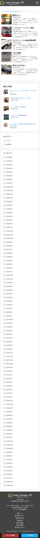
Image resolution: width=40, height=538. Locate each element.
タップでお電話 (11, 535)
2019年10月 (9, 448)
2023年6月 (9, 297)
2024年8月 (9, 246)
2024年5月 (9, 257)
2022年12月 (9, 319)
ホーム (21, 513)
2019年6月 (9, 459)
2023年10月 (9, 282)
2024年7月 (9, 249)
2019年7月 (9, 456)
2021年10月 (9, 363)
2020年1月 (9, 437)
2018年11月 (9, 485)
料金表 (21, 520)
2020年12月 (9, 400)
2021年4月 (9, 386)
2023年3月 (9, 308)
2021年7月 (9, 375)
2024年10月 (9, 238)
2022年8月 (9, 330)
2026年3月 (9, 176)
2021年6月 (9, 378)
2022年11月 (9, 323)
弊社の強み (21, 518)
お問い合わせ (21, 527)
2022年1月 (9, 352)
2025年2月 (9, 223)
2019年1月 (9, 478)
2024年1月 (9, 271)
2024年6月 (9, 253)
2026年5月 (9, 168)
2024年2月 (9, 268)
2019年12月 (9, 441)
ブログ (8, 140)
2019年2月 (9, 474)
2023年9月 (9, 286)
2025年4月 (9, 216)
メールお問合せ (30, 535)
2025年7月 (9, 205)
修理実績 (8, 144)
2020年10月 (9, 408)
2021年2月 (9, 393)
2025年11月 (9, 190)
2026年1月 (9, 183)
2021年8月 (9, 371)
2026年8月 (9, 157)
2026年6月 (9, 164)
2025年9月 (9, 198)
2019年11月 (9, 445)
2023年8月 (9, 290)
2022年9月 (9, 327)
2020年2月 (9, 434)
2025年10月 (9, 194)
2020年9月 (9, 411)
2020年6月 (9, 422)
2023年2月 (9, 312)
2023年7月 (9, 293)
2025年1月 (9, 227)
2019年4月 (9, 467)
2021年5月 (9, 382)
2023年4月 (9, 305)
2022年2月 (9, 349)
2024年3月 (9, 264)
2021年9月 (9, 367)
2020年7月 (9, 419)
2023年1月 (9, 316)
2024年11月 (9, 235)
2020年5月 (9, 426)
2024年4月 (9, 260)
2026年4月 (9, 172)
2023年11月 (9, 279)
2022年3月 (9, 345)
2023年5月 (9, 301)
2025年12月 (9, 187)
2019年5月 (9, 463)
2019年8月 (9, 452)
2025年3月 (9, 220)
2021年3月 (9, 389)
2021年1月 (9, 397)
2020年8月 (9, 415)
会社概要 (20, 525)
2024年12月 (9, 231)
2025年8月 (9, 201)
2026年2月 (9, 179)
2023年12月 (9, 275)
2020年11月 (9, 404)
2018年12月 (9, 481)
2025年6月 (9, 209)
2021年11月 (9, 360)
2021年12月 (9, 356)
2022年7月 (9, 334)
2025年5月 (9, 212)
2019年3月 (9, 470)
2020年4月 (9, 430)
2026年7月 (9, 161)
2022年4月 (9, 341)
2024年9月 (9, 242)
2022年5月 (9, 338)
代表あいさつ (21, 515)
